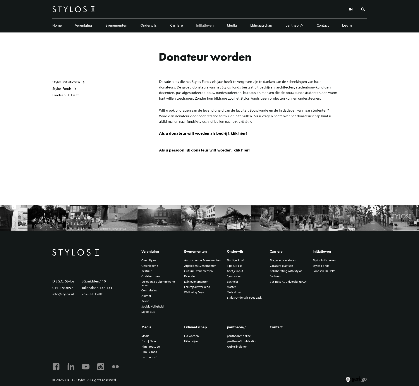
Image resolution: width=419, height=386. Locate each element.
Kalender (190, 276)
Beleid (145, 301)
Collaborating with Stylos (286, 271)
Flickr (115, 366)
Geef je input (235, 271)
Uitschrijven (191, 341)
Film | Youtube (150, 347)
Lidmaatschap (261, 25)
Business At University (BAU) (288, 282)
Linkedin (71, 366)
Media (232, 25)
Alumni (146, 296)
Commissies (149, 290)
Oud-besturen (150, 276)
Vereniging (83, 25)
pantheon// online (239, 336)
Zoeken (363, 9)
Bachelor (232, 282)
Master (231, 287)
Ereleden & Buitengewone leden (158, 283)
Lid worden (191, 336)
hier (242, 133)
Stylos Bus (148, 312)
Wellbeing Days (194, 292)
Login (347, 25)
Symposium (234, 276)
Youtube (85, 366)
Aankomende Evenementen (202, 260)
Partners (275, 276)
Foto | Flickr (148, 341)
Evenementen (116, 25)
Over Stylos (148, 260)
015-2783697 (62, 287)
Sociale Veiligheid (152, 306)
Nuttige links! (235, 260)
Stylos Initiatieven (66, 82)
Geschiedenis (149, 266)
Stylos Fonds (62, 88)
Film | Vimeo (149, 352)
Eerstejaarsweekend (197, 287)
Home (57, 25)
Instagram (100, 366)
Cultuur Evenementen (198, 271)
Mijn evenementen (196, 282)
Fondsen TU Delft (65, 95)
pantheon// (294, 25)
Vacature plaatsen (281, 266)
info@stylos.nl (63, 294)
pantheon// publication (242, 341)
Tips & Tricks (234, 266)
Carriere (176, 25)
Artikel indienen (237, 347)
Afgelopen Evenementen (200, 266)
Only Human (235, 292)
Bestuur (146, 271)
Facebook (56, 366)
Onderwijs (149, 25)
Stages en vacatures (283, 260)
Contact (323, 25)
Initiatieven (205, 25)
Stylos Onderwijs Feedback (244, 297)
